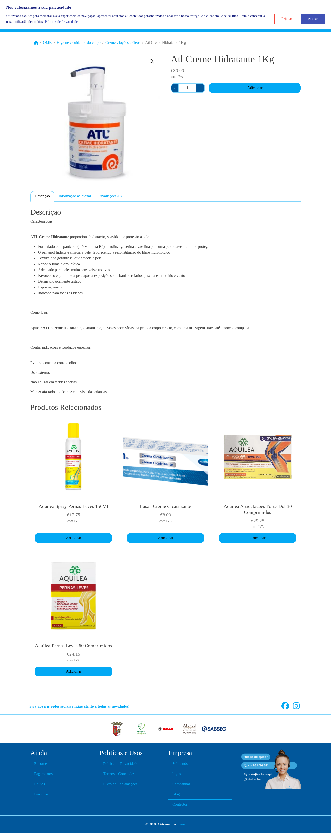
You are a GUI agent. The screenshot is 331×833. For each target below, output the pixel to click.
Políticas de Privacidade (61, 21)
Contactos (180, 804)
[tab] (42, 196)
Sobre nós (180, 764)
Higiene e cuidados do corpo (79, 42)
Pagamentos (43, 774)
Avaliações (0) (111, 196)
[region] (165, 14)
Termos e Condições (118, 774)
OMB (47, 42)
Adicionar (254, 88)
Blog (176, 794)
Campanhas (181, 784)
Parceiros (41, 794)
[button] (152, 61)
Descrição (42, 196)
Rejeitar (286, 19)
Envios (39, 784)
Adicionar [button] (73, 538)
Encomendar (44, 764)
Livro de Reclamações (120, 784)
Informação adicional (75, 196)
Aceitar (313, 19)
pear (182, 824)
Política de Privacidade (120, 764)
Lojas (176, 774)
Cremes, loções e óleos (122, 42)
